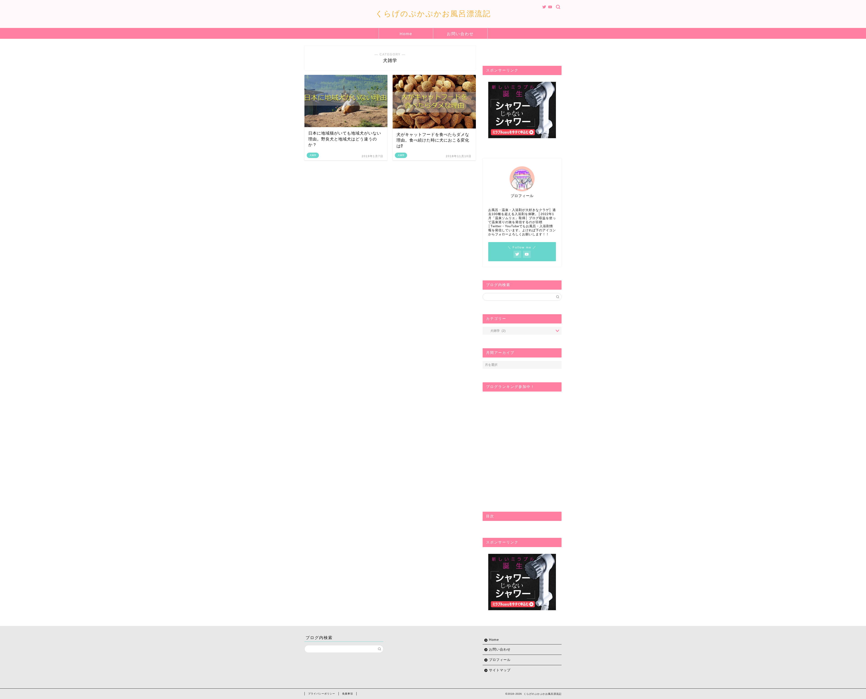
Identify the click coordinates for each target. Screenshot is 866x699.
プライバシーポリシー (321, 693)
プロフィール (500, 660)
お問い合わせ (460, 34)
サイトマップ (500, 670)
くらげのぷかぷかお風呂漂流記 (433, 13)
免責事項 (347, 693)
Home (406, 34)
